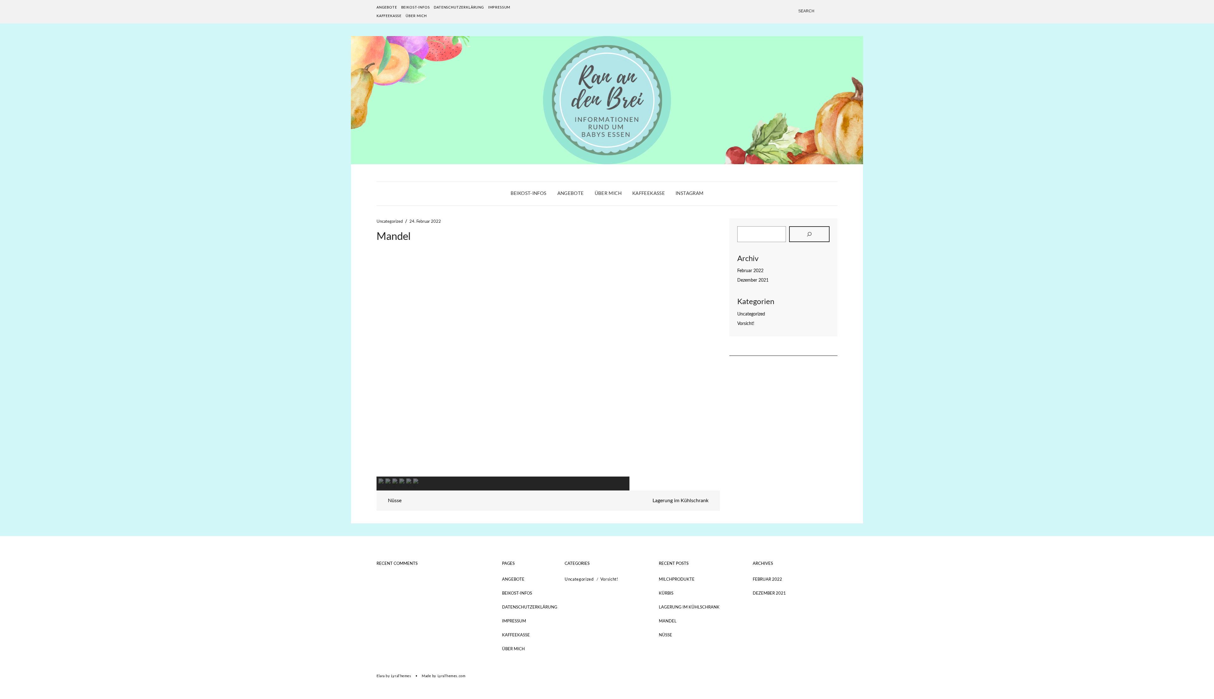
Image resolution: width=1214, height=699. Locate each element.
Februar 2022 (750, 271)
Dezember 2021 (753, 280)
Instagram (689, 193)
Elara (381, 676)
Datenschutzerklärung (459, 7)
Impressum (499, 7)
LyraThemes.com (452, 676)
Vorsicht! (745, 323)
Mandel (668, 621)
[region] (548, 372)
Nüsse (394, 500)
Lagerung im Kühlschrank (681, 500)
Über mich (416, 16)
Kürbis (666, 593)
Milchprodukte (677, 579)
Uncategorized (390, 222)
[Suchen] (809, 234)
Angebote (387, 7)
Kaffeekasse (389, 16)
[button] (386, 366)
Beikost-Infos (415, 7)
